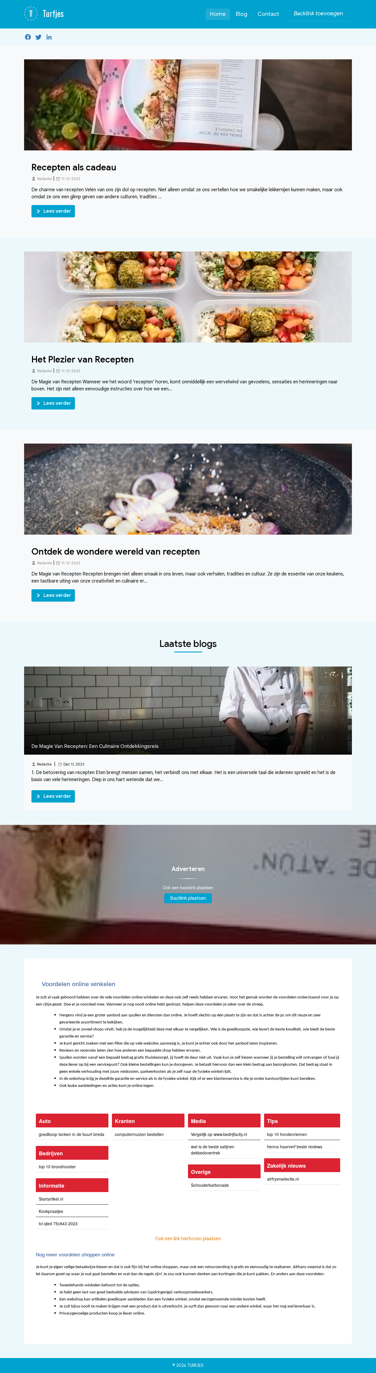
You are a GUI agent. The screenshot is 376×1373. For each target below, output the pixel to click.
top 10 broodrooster (57, 1166)
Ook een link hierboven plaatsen (188, 1239)
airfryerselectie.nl (283, 1179)
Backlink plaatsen (188, 898)
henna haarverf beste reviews (294, 1146)
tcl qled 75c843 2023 (58, 1223)
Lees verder (57, 211)
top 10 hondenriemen (287, 1134)
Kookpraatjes (51, 1211)
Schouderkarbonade (210, 1185)
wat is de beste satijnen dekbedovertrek (212, 1150)
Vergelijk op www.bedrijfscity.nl (219, 1134)
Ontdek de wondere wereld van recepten (115, 551)
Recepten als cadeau (73, 167)
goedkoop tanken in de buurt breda (71, 1134)
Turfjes (195, 1365)
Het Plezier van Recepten (82, 359)
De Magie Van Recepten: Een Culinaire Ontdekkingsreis (95, 746)
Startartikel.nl (51, 1199)
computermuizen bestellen (139, 1134)
